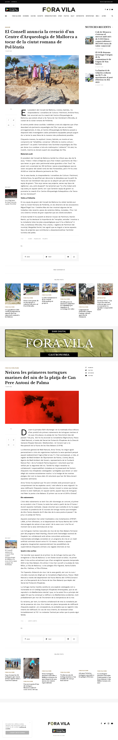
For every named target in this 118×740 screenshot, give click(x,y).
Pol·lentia (45, 238)
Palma (17, 368)
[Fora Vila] (59, 9)
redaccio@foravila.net (106, 1)
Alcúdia (30, 238)
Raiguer (7, 27)
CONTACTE (14, 1)
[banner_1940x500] (59, 343)
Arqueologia (37, 238)
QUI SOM (7, 1)
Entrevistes (101, 298)
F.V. (11, 109)
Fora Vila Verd (9, 307)
